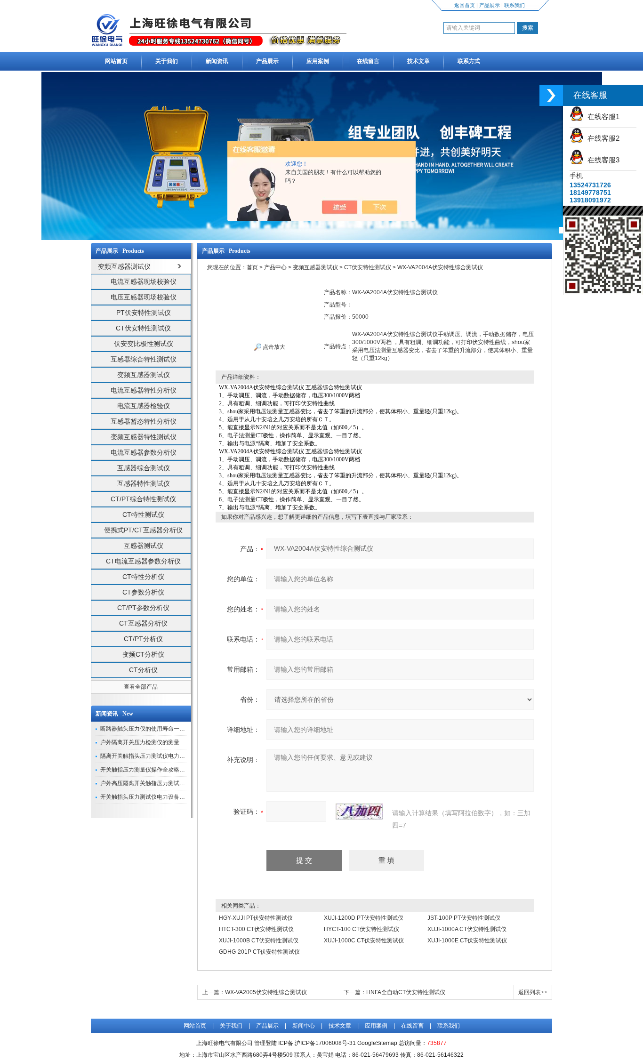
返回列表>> (532, 992)
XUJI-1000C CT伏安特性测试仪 (364, 940)
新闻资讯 (217, 61)
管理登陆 (265, 1043)
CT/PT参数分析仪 (143, 607)
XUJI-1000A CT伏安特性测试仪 (466, 929)
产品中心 (275, 267)
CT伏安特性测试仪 (143, 328)
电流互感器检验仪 (143, 406)
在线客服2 (601, 138)
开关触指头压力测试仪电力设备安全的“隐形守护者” (164, 797)
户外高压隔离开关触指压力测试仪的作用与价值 (159, 783)
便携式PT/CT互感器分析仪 (143, 530)
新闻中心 (303, 1025)
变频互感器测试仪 (143, 374)
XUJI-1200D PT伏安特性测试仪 (363, 918)
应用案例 (317, 61)
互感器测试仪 (143, 545)
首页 (252, 267)
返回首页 (464, 5)
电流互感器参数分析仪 (144, 452)
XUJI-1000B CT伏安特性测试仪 (258, 940)
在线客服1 (601, 117)
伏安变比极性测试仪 (143, 343)
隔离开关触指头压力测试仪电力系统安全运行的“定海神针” (172, 756)
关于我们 (166, 61)
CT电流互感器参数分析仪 (143, 561)
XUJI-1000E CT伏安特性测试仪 (467, 940)
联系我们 (514, 5)
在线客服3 (601, 160)
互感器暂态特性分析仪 (144, 421)
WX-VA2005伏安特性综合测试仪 (266, 992)
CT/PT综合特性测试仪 (143, 499)
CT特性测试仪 (143, 514)
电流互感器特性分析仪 (144, 390)
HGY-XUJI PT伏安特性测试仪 (256, 918)
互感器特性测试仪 (143, 483)
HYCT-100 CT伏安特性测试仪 (361, 929)
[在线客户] (551, 95)
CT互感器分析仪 (143, 623)
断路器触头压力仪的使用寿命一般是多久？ (154, 728)
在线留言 (368, 61)
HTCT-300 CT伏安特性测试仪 (256, 929)
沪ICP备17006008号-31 (325, 1043)
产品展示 (489, 5)
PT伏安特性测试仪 (143, 312)
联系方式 (469, 61)
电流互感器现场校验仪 (144, 281)
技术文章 (418, 61)
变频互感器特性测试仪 (144, 437)
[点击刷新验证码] (359, 812)
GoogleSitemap (377, 1043)
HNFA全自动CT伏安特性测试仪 (405, 992)
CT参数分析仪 (143, 592)
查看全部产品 (141, 686)
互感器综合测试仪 (143, 468)
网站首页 (116, 61)
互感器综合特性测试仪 (144, 359)
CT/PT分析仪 (143, 639)
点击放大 (273, 347)
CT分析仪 (143, 670)
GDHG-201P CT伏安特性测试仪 (259, 951)
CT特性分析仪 (143, 576)
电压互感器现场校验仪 (144, 297)
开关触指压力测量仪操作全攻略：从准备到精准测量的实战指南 (179, 769)
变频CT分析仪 (143, 654)
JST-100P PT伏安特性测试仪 (463, 918)
